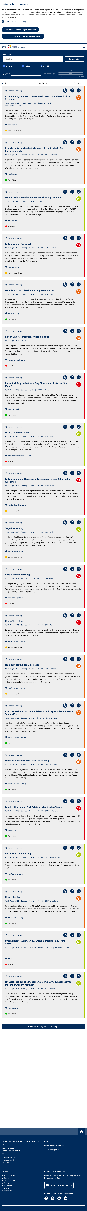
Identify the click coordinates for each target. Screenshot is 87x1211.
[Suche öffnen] (78, 47)
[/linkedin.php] (66, 1198)
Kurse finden (74, 59)
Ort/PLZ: (6, 74)
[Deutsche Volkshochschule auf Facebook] (46, 1198)
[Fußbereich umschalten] (81, 1131)
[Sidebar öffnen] (84, 47)
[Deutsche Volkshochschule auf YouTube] (59, 1198)
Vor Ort (9, 66)
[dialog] (43, 22)
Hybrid (46, 66)
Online (27, 66)
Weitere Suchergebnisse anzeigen (43, 1026)
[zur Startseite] (13, 47)
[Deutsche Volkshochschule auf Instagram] (53, 1198)
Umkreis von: (50, 74)
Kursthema (7, 54)
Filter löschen (42, 83)
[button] (79, 83)
